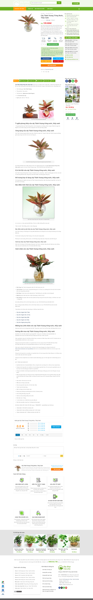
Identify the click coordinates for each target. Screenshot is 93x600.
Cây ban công (33, 5)
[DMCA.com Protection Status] (18, 591)
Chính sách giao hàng (46, 578)
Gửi (61, 455)
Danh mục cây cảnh (19, 8)
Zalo (44, 53)
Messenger (3, 591)
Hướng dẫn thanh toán (47, 575)
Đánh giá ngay (56, 426)
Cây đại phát (74, 549)
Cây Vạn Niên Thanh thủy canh (52, 550)
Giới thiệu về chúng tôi (47, 569)
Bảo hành (47, 80)
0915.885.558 (70, 57)
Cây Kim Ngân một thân (23, 320)
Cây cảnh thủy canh (49, 13)
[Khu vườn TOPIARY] (68, 98)
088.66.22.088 (67, 5)
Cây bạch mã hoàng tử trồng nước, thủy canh (41, 550)
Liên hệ (67, 119)
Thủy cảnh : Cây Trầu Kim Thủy (63, 550)
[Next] (77, 540)
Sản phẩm (43, 13)
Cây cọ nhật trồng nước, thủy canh (30, 550)
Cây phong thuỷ (40, 5)
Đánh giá (77, 119)
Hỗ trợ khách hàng (46, 583)
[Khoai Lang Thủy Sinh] (76, 98)
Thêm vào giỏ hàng (53, 44)
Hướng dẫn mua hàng (46, 572)
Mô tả (16, 80)
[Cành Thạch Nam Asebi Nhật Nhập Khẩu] (68, 89)
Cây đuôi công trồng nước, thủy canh (18, 550)
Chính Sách (50, 8)
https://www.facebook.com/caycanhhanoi (24, 348)
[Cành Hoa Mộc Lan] (76, 89)
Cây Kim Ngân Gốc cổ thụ (23, 315)
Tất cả (17, 434)
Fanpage (61, 52)
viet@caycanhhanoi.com (72, 59)
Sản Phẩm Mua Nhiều (40, 8)
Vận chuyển (39, 80)
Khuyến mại (31, 80)
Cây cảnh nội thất (47, 5)
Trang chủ (30, 8)
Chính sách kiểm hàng (46, 586)
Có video (42, 434)
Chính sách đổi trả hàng (47, 581)
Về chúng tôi (23, 80)
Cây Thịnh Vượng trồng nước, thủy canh (23, 84)
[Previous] (16, 540)
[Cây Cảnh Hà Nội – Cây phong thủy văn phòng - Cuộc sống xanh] (21, 3)
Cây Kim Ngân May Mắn (23, 317)
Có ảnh (47, 434)
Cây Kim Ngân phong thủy (23, 322)
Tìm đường (3, 583)
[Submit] (59, 2)
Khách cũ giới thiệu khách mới (73, 31)
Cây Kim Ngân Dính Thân (23, 312)
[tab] (16, 81)
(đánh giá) (48, 20)
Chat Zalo (2, 587)
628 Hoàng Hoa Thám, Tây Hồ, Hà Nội (71, 579)
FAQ (53, 80)
